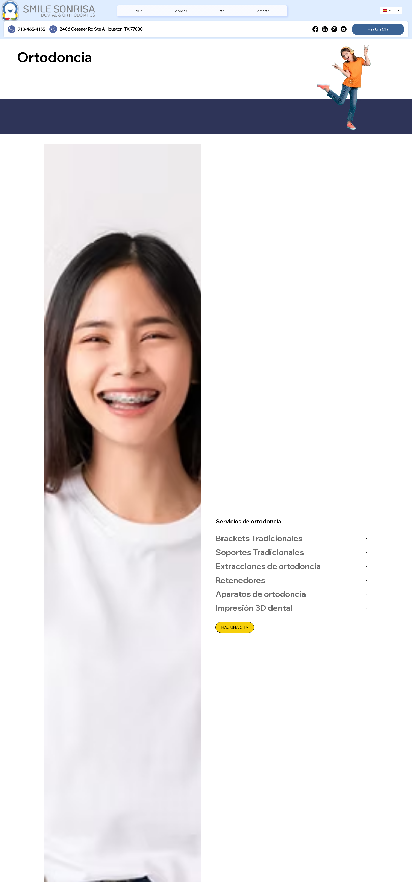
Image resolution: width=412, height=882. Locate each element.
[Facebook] (315, 29)
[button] (180, 11)
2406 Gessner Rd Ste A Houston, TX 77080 (101, 29)
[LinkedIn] (325, 29)
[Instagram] (334, 29)
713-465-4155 (31, 29)
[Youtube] (344, 29)
